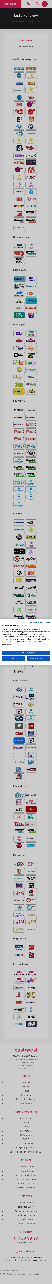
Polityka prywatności (39, 623)
